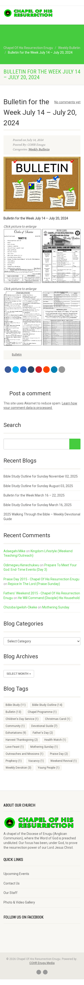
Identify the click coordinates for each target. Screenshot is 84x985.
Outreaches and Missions (24, 753)
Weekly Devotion (18, 767)
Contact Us (12, 883)
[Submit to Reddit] (46, 369)
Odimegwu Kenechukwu (21, 565)
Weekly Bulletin (38, 149)
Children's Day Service (22, 719)
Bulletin (17, 354)
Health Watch (55, 739)
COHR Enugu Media (42, 963)
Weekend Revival (63, 761)
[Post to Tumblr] (31, 369)
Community (15, 726)
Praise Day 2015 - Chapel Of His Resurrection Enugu (41, 579)
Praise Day (59, 753)
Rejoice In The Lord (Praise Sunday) (34, 584)
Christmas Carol (57, 719)
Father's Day (43, 732)
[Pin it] (38, 369)
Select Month (18, 673)
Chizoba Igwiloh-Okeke (20, 607)
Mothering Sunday (44, 746)
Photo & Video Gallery (19, 902)
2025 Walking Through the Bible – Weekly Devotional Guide (42, 516)
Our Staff (11, 893)
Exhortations (16, 732)
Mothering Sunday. (56, 607)
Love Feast (15, 746)
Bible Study (16, 705)
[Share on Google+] (23, 369)
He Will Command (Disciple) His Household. (49, 598)
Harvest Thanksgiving (22, 739)
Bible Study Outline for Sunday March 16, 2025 (38, 505)
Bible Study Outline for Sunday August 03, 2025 (38, 486)
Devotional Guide (44, 726)
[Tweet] (15, 369)
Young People (49, 767)
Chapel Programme (42, 712)
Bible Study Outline (47, 705)
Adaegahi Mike (14, 551)
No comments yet (67, 102)
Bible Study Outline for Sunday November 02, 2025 (41, 476)
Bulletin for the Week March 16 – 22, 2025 (34, 495)
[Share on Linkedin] (54, 369)
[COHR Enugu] (28, 13)
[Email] (62, 369)
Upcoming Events (16, 874)
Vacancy (36, 761)
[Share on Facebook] (8, 369)
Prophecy (14, 761)
